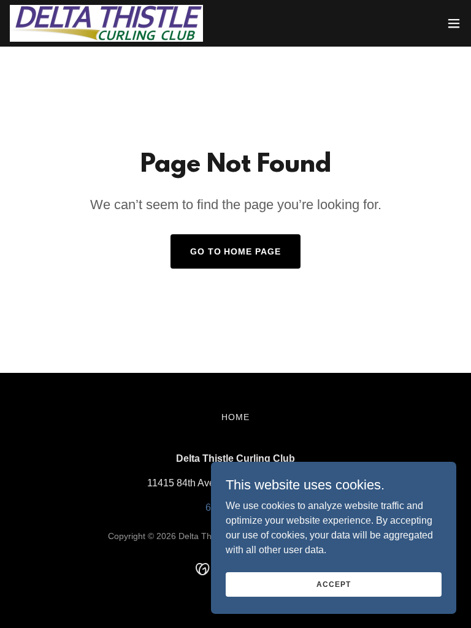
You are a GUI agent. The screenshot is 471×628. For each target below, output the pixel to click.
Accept (333, 584)
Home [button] (235, 417)
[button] (454, 23)
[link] (106, 23)
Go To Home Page (235, 251)
